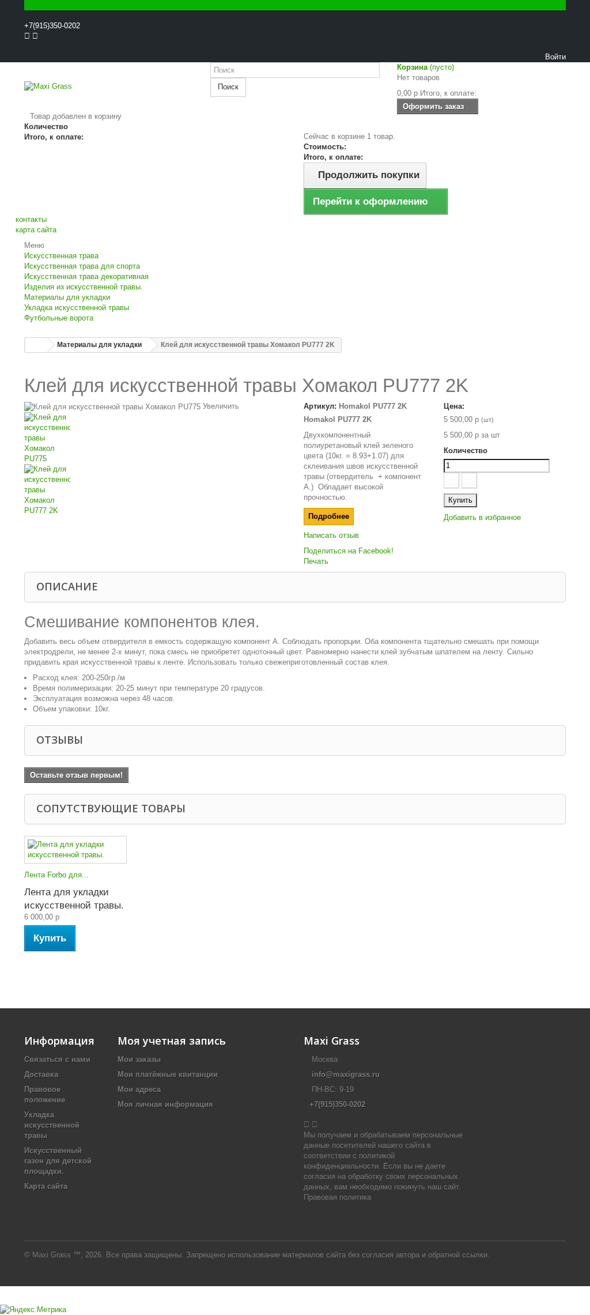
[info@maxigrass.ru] (33, 56)
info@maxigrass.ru (346, 1074)
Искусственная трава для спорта (82, 266)
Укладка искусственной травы (76, 307)
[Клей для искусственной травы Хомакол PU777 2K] (155, 490)
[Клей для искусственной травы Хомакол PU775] (155, 438)
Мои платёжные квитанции (168, 1074)
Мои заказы (139, 1059)
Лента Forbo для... (56, 875)
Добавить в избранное (482, 517)
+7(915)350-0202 (52, 25)
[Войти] (27, 56)
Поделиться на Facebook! (349, 551)
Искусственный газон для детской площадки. (58, 1160)
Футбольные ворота (58, 318)
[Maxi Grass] (108, 96)
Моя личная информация (165, 1104)
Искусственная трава (61, 255)
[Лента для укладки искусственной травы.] (75, 850)
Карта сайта (45, 1186)
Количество (465, 450)
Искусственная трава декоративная (86, 276)
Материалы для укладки (67, 297)
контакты (31, 219)
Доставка (41, 1074)
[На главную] (36, 345)
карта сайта (36, 229)
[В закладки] (295, 47)
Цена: (454, 406)
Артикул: (320, 406)
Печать (316, 561)
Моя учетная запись (172, 1041)
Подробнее (328, 516)
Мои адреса (139, 1089)
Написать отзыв (331, 535)
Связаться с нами (57, 1059)
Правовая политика (337, 1197)
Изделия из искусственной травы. (83, 286)
